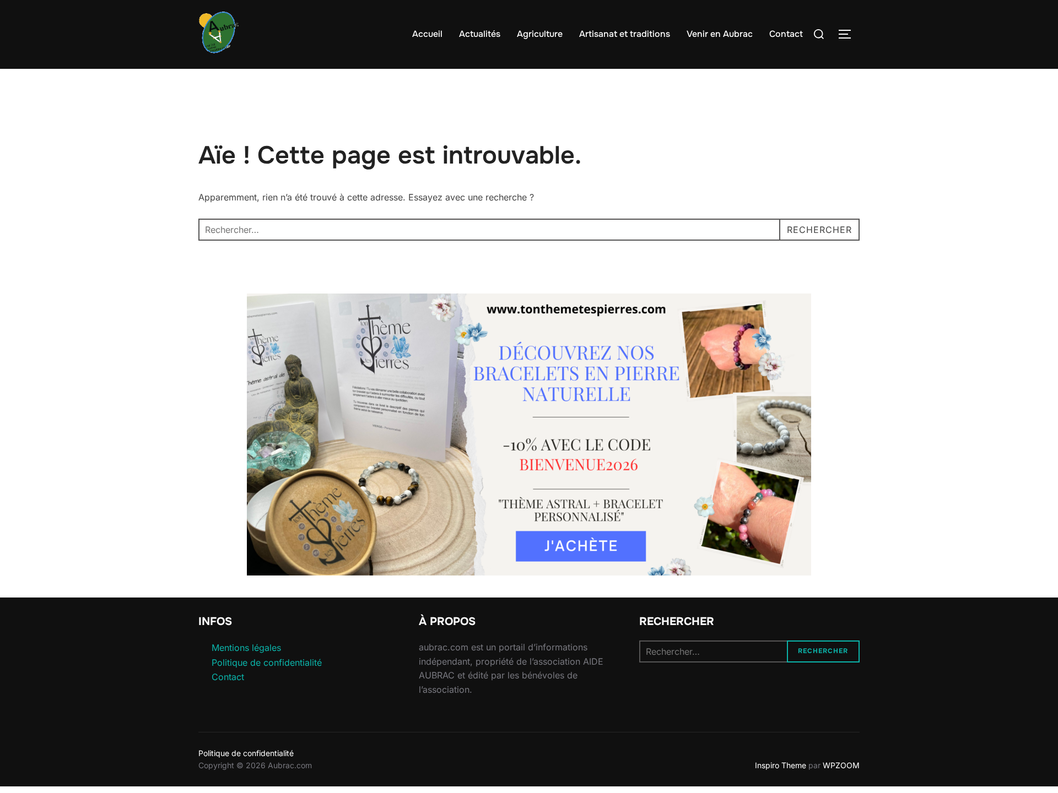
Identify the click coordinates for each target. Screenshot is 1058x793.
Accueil (427, 34)
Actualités (479, 34)
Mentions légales (246, 647)
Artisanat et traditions (624, 34)
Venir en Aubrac (720, 34)
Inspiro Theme (780, 765)
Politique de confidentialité (267, 662)
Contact (786, 34)
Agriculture (540, 34)
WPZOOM (841, 765)
